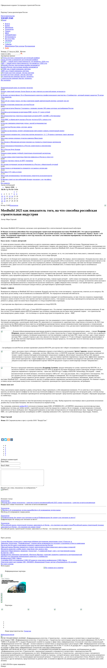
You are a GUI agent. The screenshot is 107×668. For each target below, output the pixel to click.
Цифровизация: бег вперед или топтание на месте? (57, 517)
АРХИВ (8, 626)
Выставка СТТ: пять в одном (11, 172)
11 (4, 196)
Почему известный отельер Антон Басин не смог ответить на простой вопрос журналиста (33, 91)
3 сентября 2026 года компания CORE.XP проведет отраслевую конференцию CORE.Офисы (34, 560)
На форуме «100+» (7, 553)
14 (12, 196)
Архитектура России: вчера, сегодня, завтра (16, 127)
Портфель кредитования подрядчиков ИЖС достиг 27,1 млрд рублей (25, 112)
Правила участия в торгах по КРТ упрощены (17, 161)
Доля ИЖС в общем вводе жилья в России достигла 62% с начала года (26, 119)
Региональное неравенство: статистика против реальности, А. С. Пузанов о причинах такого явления (37, 134)
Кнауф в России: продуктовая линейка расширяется (19, 67)
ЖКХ (7, 33)
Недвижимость (10, 37)
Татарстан (27, 631)
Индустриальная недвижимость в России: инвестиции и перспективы (26, 146)
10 (2, 196)
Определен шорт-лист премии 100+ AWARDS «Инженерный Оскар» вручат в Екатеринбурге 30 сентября (39, 562)
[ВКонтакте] (2, 439)
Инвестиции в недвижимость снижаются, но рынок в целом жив (24, 168)
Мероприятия (10, 46)
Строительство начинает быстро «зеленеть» (16, 78)
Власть (7, 24)
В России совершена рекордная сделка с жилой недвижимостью (24, 123)
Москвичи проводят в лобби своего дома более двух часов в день (24, 549)
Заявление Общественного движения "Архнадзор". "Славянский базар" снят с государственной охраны (38, 551)
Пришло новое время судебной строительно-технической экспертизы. (26, 153)
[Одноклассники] (8, 439)
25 (4, 201)
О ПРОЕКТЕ (9, 622)
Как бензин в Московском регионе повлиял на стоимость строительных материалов (31, 142)
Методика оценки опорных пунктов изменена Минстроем (22, 138)
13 (9, 196)
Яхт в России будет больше (10, 149)
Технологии (9, 29)
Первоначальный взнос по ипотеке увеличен (17, 88)
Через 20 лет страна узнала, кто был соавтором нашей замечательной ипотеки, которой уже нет (35, 101)
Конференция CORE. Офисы (11, 558)
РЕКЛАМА (9, 624)
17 (2, 198)
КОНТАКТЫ (10, 627)
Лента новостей (6, 84)
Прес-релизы (19, 46)
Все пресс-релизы (7, 564)
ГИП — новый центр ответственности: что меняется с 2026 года (24, 63)
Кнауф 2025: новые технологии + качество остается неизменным (72, 502)
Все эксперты (6, 80)
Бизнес (7, 25)
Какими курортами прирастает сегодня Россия (17, 104)
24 (2, 201)
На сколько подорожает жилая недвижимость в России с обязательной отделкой (29, 164)
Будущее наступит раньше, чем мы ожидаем (16, 74)
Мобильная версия (7, 634)
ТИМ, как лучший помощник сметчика (15, 71)
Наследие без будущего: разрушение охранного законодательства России (27, 545)
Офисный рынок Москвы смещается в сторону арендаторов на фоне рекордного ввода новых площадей (38, 547)
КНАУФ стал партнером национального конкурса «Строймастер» (24, 556)
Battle (7, 48)
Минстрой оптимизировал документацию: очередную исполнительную (26, 176)
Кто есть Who (10, 39)
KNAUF (8, 42)
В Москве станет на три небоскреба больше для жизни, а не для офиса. (26, 179)
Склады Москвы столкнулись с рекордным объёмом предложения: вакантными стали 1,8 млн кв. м (36, 541)
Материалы (9, 27)
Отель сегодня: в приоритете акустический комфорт (19, 60)
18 (4, 198)
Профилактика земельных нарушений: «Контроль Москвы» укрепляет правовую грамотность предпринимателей (41, 554)
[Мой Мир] (11, 439)
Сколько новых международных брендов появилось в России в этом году (27, 157)
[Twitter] (5, 439)
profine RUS (23, 406)
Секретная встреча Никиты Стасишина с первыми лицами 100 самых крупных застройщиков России (37, 108)
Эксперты (8, 40)
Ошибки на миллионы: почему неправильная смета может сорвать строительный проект (32, 131)
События (8, 44)
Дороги (7, 31)
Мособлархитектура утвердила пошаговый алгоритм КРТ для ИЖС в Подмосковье (30, 116)
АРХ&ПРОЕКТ (10, 35)
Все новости (5, 183)
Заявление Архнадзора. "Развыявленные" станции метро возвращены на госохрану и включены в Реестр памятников (43, 543)
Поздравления (30, 46)
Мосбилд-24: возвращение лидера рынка (46, 510)
